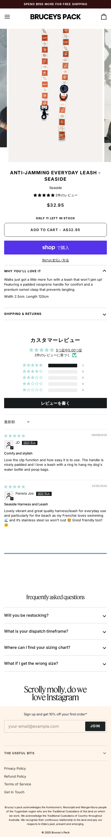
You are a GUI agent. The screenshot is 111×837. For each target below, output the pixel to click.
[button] (45, 195)
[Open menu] (12, 16)
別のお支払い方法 (55, 260)
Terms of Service (17, 784)
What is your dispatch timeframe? (36, 631)
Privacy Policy (15, 768)
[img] (14, 436)
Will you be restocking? (26, 615)
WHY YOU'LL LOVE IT (22, 271)
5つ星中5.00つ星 (69, 350)
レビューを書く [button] (55, 403)
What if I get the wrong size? (31, 663)
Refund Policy (15, 776)
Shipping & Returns (23, 314)
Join (95, 726)
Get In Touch (14, 792)
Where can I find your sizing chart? (37, 647)
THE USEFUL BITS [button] (19, 753)
